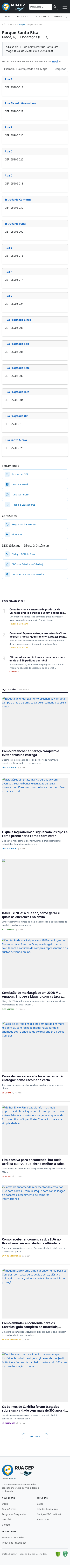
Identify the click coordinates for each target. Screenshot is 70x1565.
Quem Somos (9, 1509)
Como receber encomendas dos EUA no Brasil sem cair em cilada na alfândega (31, 1241)
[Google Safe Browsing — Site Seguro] (58, 1554)
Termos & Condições (13, 1537)
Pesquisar (60, 69)
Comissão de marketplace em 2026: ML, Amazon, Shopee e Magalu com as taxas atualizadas (32, 996)
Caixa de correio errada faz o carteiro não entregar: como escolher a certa (33, 1078)
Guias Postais (23, 16)
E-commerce (42, 16)
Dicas (8, 16)
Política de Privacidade (14, 1542)
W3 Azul (12, 1478)
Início (5, 1503)
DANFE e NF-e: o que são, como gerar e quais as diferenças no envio (31, 915)
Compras (59, 16)
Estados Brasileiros (47, 1509)
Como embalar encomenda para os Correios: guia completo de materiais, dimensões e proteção (30, 1327)
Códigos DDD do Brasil (49, 1514)
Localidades (8, 1423)
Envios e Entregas (18, 624)
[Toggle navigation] (65, 6)
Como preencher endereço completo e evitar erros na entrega (30, 753)
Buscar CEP (43, 1519)
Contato (6, 1524)
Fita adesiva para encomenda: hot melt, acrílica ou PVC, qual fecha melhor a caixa (33, 1162)
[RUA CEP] (13, 7)
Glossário (7, 1519)
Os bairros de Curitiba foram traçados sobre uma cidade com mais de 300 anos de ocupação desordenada (34, 1410)
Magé (55, 61)
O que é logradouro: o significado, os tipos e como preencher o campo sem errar (35, 834)
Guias (40, 1503)
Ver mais (35, 1436)
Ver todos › (24, 689)
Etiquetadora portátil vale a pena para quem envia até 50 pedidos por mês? (37, 659)
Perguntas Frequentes (14, 1514)
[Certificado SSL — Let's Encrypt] (65, 1554)
